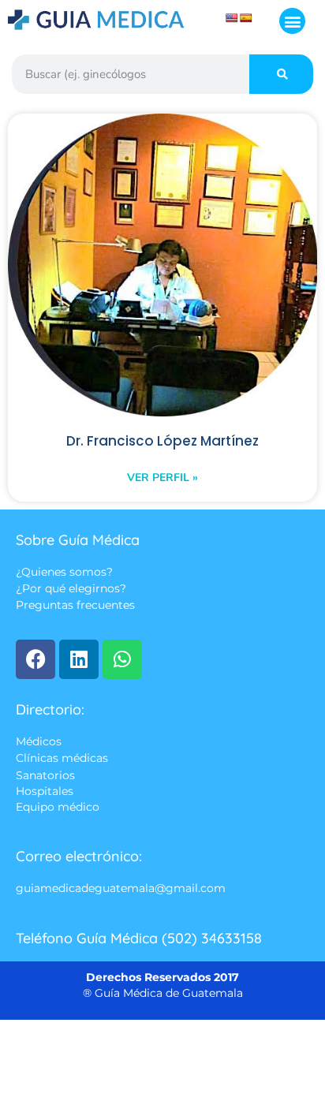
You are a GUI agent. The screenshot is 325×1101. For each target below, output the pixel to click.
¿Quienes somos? (64, 572)
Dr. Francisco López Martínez (162, 441)
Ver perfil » (162, 477)
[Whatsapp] (122, 659)
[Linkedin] (79, 659)
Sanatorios (45, 775)
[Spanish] (246, 18)
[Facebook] (35, 659)
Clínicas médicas (62, 759)
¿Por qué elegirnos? (71, 589)
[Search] (281, 74)
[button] (292, 21)
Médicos (39, 741)
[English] (232, 18)
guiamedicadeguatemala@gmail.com (121, 889)
